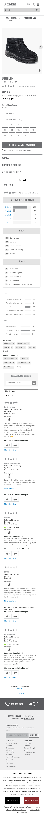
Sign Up (34, 735)
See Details (29, 719)
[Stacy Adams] (9, 419)
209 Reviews (20, 86)
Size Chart (9, 764)
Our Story (27, 743)
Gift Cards (9, 750)
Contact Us (10, 748)
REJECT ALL (12, 800)
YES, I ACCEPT (31, 800)
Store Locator (11, 766)
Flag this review (10, 450)
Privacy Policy (14, 791)
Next (21, 693)
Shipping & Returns (10, 754)
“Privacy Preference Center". (16, 810)
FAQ (7, 761)
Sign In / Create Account (11, 744)
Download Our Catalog (29, 754)
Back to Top (21, 688)
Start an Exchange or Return (13, 758)
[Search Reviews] (34, 383)
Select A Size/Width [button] (22, 145)
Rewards (27, 746)
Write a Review (30, 86)
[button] (41, 47)
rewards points (27, 150)
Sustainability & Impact (29, 749)
